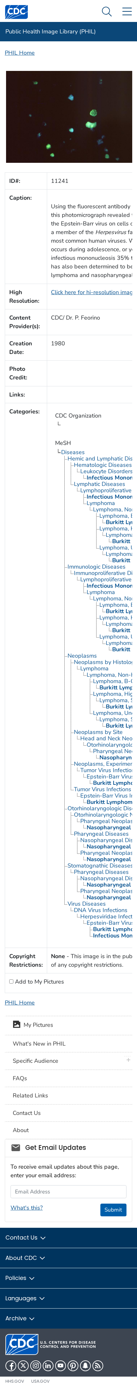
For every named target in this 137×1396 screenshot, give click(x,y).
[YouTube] (60, 1365)
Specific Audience (35, 1061)
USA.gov (40, 1381)
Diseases (73, 452)
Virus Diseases (87, 904)
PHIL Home (20, 53)
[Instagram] (35, 1365)
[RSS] (97, 1365)
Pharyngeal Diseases (101, 834)
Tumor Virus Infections (102, 789)
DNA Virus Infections (100, 910)
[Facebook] (10, 1365)
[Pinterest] (73, 1365)
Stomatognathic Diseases (100, 865)
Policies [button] (16, 1278)
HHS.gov (14, 1381)
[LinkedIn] (48, 1365)
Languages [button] (21, 1298)
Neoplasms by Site (98, 732)
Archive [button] (16, 1318)
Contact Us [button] (22, 1237)
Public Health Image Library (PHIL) (50, 31)
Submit (113, 1209)
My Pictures (36, 1025)
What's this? (27, 1208)
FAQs (20, 1078)
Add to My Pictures (38, 981)
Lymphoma (101, 503)
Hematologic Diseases (103, 465)
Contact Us (27, 1113)
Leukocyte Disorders (106, 471)
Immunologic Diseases (97, 566)
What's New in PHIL (39, 1043)
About (21, 1130)
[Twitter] (23, 1365)
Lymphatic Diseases (99, 484)
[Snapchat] (85, 1365)
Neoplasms (82, 656)
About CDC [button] (22, 1258)
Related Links (30, 1095)
